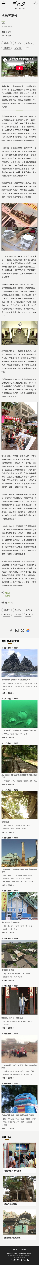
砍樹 (34, 1119)
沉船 (17, 734)
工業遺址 (27, 878)
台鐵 (20, 977)
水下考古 (5, 734)
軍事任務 (11, 1119)
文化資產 (7, 43)
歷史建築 (5, 828)
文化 (3, 23)
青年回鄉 (5, 1021)
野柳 (17, 683)
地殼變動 (11, 683)
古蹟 (12, 828)
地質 (4, 683)
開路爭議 (30, 1071)
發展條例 (5, 1024)
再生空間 (7, 48)
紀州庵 (18, 828)
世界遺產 (19, 686)
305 (8, 602)
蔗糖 (9, 875)
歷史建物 (18, 43)
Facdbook (11, 1260)
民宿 (25, 1021)
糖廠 (12, 878)
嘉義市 (7, 592)
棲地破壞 (17, 1074)
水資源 (26, 781)
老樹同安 (5, 821)
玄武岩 (11, 686)
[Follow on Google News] (28, 630)
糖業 (20, 875)
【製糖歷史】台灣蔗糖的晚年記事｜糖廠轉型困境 (20, 870)
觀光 (22, 683)
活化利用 (18, 48)
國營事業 (5, 878)
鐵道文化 (5, 929)
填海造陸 (5, 1074)
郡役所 (28, 615)
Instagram (21, 1260)
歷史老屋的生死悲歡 (12, 1237)
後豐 (12, 1071)
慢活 (20, 1021)
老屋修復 (29, 43)
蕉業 (17, 926)
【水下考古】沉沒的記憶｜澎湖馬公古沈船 (19, 730)
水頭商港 (5, 1071)
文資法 (4, 686)
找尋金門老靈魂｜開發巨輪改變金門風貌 (18, 1115)
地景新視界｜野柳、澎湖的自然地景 (16, 679)
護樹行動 (11, 825)
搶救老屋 (19, 825)
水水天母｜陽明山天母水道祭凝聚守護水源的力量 (20, 776)
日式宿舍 (27, 973)
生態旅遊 (29, 1122)
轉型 (17, 1119)
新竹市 (7, 595)
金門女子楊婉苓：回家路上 (12, 1017)
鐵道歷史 (19, 973)
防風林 (4, 1122)
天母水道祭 (6, 781)
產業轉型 (32, 881)
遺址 (12, 734)
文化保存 (14, 929)
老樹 (4, 825)
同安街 (24, 828)
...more (27, 48)
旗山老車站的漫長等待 (11, 922)
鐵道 (25, 875)
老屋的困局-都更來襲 (12, 1170)
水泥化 (23, 1071)
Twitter (24, 1260)
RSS (28, 1260)
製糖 (30, 875)
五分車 (14, 875)
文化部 (4, 689)
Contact (18, 1260)
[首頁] (19, 3)
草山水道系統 (17, 781)
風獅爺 (28, 1119)
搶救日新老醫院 (10, 1204)
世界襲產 (27, 686)
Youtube (14, 1260)
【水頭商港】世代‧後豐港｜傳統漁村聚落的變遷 (20, 1066)
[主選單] (4, 3)
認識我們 (23, 1250)
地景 (27, 683)
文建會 (34, 686)
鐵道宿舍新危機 (8, 970)
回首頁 (15, 1250)
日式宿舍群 (6, 881)
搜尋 (36, 3)
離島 (30, 1021)
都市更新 (14, 977)
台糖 (4, 875)
